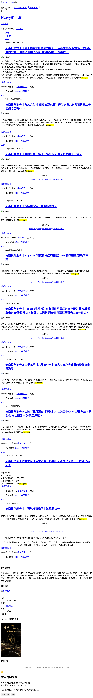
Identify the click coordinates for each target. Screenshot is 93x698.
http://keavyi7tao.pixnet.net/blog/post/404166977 (46, 229)
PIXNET (29, 667)
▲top (3, 95)
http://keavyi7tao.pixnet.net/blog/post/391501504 (46, 531)
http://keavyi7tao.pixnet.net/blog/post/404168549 (46, 282)
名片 (7, 39)
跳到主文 (4, 24)
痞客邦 (20, 87)
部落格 (8, 36)
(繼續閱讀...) (6, 82)
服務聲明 (68, 667)
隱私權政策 (59, 667)
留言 (25, 87)
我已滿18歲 (5, 694)
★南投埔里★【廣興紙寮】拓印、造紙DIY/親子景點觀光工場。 (43, 154)
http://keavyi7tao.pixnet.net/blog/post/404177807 (46, 179)
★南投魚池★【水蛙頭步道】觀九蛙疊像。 (31, 206)
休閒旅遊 (19, 29)
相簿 (7, 33)
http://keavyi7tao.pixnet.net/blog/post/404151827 (46, 338)
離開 (13, 694)
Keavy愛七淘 (11, 17)
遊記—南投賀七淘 (22, 91)
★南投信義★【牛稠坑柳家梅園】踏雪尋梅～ (32, 508)
